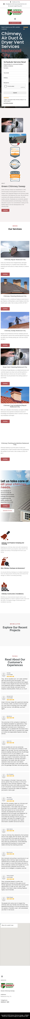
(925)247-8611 (5, 1002)
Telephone (4, 1000)
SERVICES (3, 980)
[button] (15, 19)
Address (3, 994)
